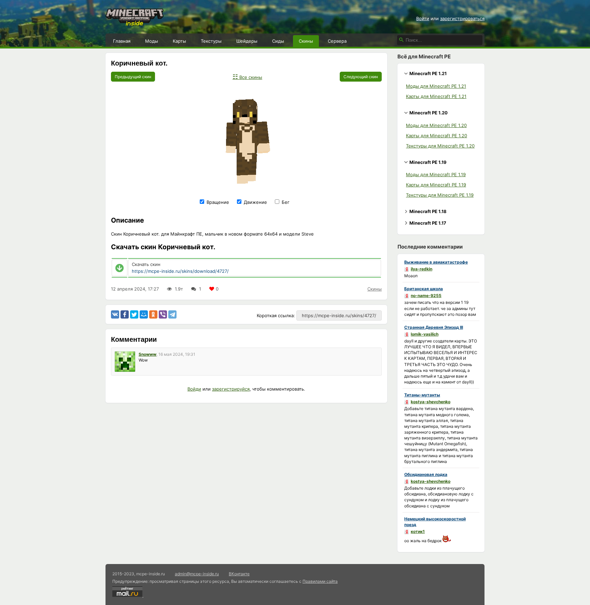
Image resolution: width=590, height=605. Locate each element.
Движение (254, 202)
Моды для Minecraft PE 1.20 (436, 125)
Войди (194, 389)
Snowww (147, 354)
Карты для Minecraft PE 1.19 (436, 184)
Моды (151, 41)
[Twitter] (134, 314)
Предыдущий (133, 76)
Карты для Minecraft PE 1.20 (436, 135)
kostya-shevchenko (430, 401)
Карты (179, 41)
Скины (306, 41)
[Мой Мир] (144, 314)
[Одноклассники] (153, 314)
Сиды (278, 41)
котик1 (418, 531)
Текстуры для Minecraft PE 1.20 (440, 146)
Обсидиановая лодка (425, 474)
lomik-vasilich (424, 334)
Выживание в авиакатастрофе (436, 262)
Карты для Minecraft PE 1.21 (436, 96)
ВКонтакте (239, 573)
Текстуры (211, 41)
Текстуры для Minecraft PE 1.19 (440, 195)
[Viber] (163, 314)
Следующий (360, 76)
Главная (121, 41)
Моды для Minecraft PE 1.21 (436, 86)
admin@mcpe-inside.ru (197, 573)
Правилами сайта (320, 581)
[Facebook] (125, 314)
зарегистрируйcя (231, 389)
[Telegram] (172, 314)
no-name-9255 (426, 295)
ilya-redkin (421, 268)
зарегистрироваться (462, 18)
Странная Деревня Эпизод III (433, 327)
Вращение (217, 202)
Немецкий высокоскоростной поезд (435, 521)
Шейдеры (246, 41)
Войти (422, 18)
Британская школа (423, 288)
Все (247, 77)
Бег (285, 202)
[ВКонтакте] (115, 314)
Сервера (337, 41)
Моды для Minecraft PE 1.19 (436, 174)
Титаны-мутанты (422, 394)
